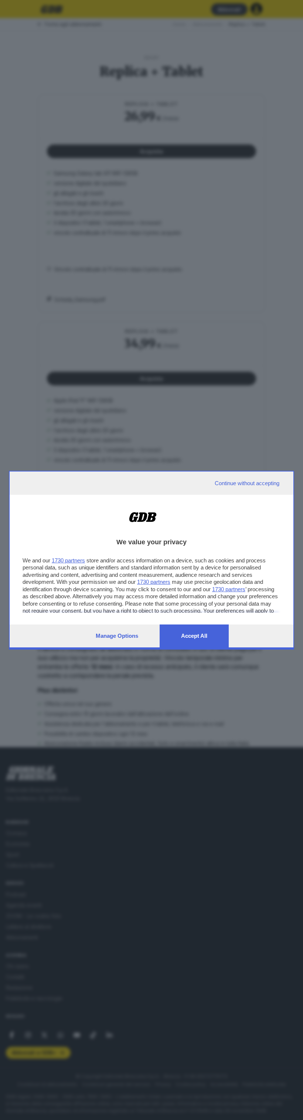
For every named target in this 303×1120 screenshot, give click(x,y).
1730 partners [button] (68, 560)
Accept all (194, 636)
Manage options (117, 636)
